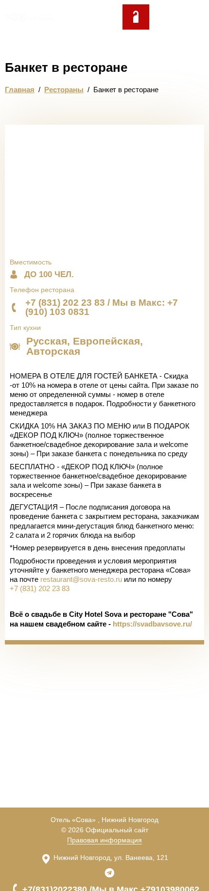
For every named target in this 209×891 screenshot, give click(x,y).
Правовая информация (104, 840)
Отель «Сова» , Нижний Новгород (104, 820)
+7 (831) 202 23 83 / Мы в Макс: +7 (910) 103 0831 (101, 307)
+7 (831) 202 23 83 (40, 588)
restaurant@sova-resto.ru (81, 579)
